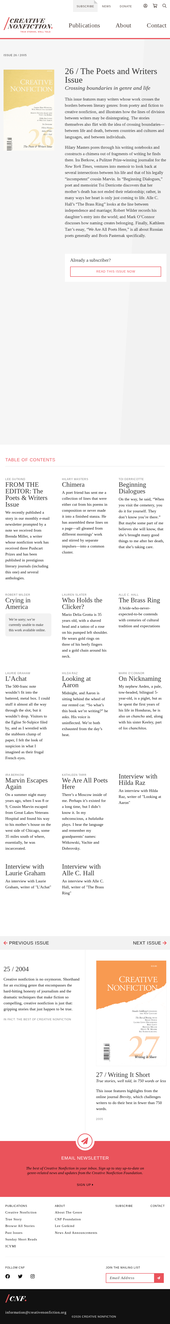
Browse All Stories (20, 1226)
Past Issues (14, 1232)
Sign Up (84, 1185)
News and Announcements (76, 1232)
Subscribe (85, 6)
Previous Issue (28, 943)
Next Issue (148, 943)
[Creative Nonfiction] (28, 25)
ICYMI (10, 1246)
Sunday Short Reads (21, 1239)
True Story (13, 1219)
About (123, 25)
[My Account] (145, 6)
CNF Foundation (68, 1219)
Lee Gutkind (65, 1226)
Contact (156, 25)
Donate (126, 6)
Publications (84, 25)
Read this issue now (115, 271)
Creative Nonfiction (21, 1212)
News (106, 6)
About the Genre (68, 1212)
